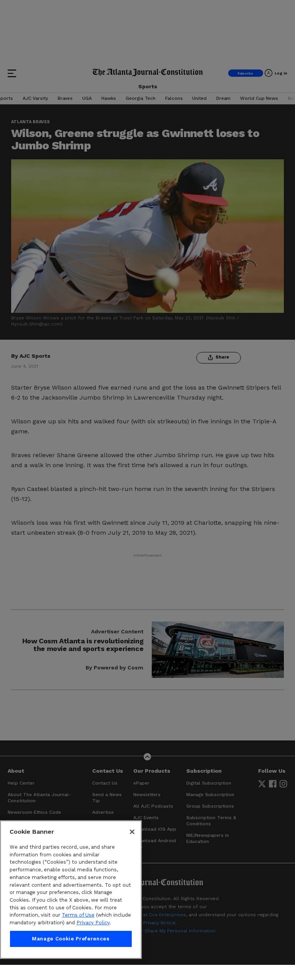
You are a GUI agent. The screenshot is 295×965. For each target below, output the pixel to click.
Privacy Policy (92, 922)
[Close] (132, 831)
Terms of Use (78, 915)
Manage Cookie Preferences (70, 939)
